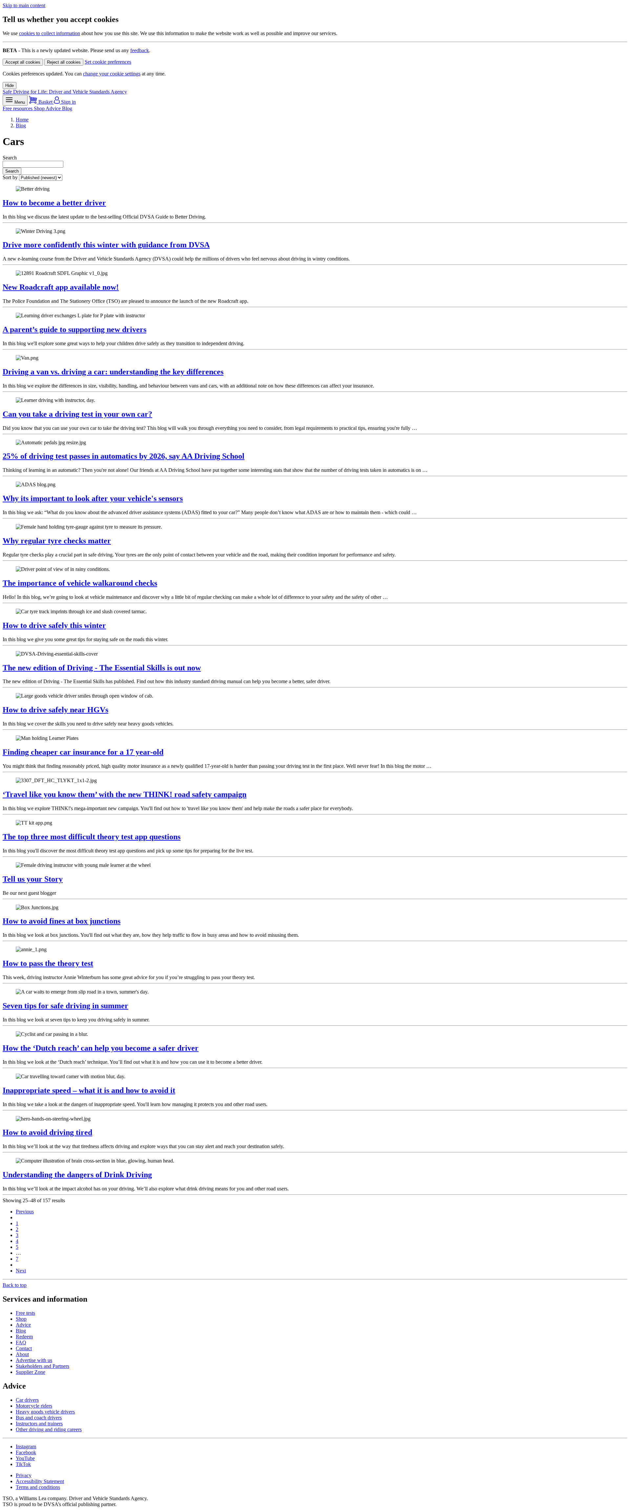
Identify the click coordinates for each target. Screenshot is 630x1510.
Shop (40, 108)
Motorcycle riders (34, 1406)
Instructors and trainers (39, 1423)
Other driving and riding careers (49, 1429)
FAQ (21, 1342)
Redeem (24, 1336)
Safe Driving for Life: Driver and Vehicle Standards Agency (65, 91)
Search (10, 157)
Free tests (25, 1313)
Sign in (68, 102)
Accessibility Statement (40, 1481)
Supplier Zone (30, 1372)
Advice (54, 108)
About (22, 1354)
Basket (45, 102)
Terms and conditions (38, 1487)
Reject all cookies (64, 62)
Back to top (15, 1285)
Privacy (24, 1475)
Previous (25, 1211)
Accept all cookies (22, 62)
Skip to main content (24, 5)
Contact (24, 1348)
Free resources (18, 108)
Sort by (11, 177)
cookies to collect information (49, 33)
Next (21, 1270)
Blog (67, 108)
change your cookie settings (111, 73)
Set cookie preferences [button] (108, 62)
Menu (19, 102)
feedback (139, 50)
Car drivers (27, 1400)
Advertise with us (34, 1360)
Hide (9, 85)
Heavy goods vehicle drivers (45, 1412)
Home (22, 119)
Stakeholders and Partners (42, 1366)
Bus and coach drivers (39, 1417)
